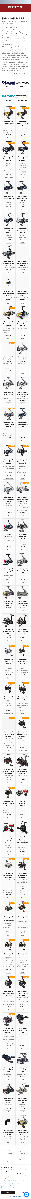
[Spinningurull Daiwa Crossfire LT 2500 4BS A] (22, 592)
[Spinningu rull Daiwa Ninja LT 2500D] (8, 525)
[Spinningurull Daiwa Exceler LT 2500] (22, 559)
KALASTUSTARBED (19, 22)
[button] (15, 8)
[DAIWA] (22, 80)
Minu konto (21, 1154)
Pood (9, 22)
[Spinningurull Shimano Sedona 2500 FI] (22, 1121)
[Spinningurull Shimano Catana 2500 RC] (22, 219)
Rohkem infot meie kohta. (9, 1188)
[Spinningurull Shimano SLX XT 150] (8, 1058)
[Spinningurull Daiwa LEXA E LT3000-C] (22, 525)
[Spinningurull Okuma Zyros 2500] (22, 1089)
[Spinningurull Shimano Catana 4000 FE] (8, 219)
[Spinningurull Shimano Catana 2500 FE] (22, 187)
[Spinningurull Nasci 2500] (8, 1089)
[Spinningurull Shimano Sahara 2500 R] (22, 313)
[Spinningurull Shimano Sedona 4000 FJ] (22, 383)
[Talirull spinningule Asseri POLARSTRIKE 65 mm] (22, 827)
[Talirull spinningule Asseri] (22, 792)
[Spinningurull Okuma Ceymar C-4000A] (22, 760)
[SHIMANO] (9, 94)
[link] (15, 2)
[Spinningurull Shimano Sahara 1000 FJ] (22, 252)
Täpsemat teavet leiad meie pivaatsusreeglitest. (10, 1185)
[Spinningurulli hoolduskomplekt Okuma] (8, 1121)
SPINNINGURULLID (7, 24)
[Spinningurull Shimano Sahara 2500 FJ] (8, 282)
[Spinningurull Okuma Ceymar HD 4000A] (8, 760)
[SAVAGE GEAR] (22, 94)
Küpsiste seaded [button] (15, 1197)
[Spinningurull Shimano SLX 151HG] (22, 1019)
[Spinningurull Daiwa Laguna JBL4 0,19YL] (8, 592)
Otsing (9, 1154)
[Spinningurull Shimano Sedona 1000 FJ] (22, 348)
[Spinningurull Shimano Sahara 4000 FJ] (22, 282)
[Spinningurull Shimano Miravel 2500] (22, 413)
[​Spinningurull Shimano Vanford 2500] (22, 1058)
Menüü (4, 22)
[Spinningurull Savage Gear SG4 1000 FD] (8, 620)
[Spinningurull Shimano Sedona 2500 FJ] (8, 383)
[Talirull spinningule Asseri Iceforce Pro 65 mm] (8, 827)
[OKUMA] (9, 80)
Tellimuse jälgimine (10, 1161)
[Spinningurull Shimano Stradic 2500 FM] (8, 488)
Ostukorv (21, 1160)
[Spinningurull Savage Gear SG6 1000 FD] (22, 620)
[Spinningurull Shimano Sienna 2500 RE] (8, 252)
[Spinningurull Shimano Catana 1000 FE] (8, 187)
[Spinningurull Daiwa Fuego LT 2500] (8, 559)
